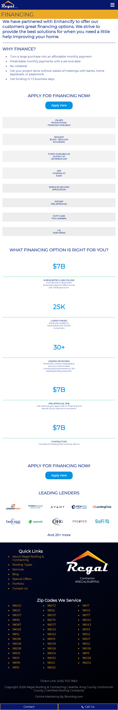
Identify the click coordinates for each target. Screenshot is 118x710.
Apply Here (59, 105)
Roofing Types (22, 564)
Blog (15, 574)
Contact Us (20, 588)
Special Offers (21, 579)
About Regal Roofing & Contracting (28, 558)
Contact (29, 706)
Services (18, 569)
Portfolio (18, 583)
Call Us (89, 706)
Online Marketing (47, 696)
